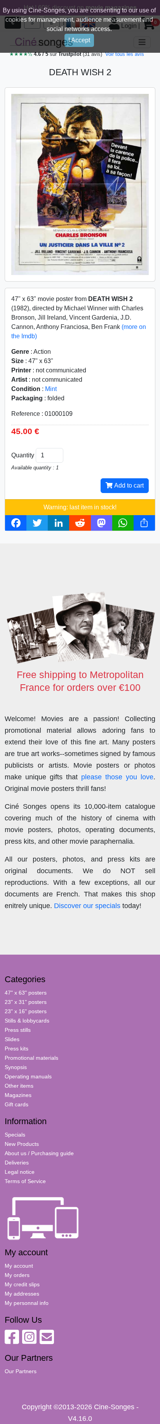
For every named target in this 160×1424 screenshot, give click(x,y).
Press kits (16, 1048)
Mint (51, 389)
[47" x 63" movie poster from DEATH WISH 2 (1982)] (80, 184)
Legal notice (20, 1172)
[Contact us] (47, 1341)
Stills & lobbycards (27, 1020)
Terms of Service (25, 1181)
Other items (19, 1086)
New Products (22, 1144)
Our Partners (21, 1371)
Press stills (18, 1030)
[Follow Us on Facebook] (12, 1341)
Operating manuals (28, 1076)
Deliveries (17, 1162)
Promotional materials (31, 1058)
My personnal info (27, 1303)
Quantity (22, 455)
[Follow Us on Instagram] (29, 1341)
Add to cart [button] (128, 485)
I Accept (79, 40)
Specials (15, 1135)
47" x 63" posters (26, 993)
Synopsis (16, 1067)
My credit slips (22, 1284)
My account (19, 1266)
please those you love (117, 777)
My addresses (22, 1294)
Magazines (18, 1095)
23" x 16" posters (26, 1011)
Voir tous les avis (124, 54)
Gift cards (16, 1104)
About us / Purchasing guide (39, 1153)
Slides (12, 1039)
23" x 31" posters (26, 1002)
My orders (17, 1275)
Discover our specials (87, 906)
